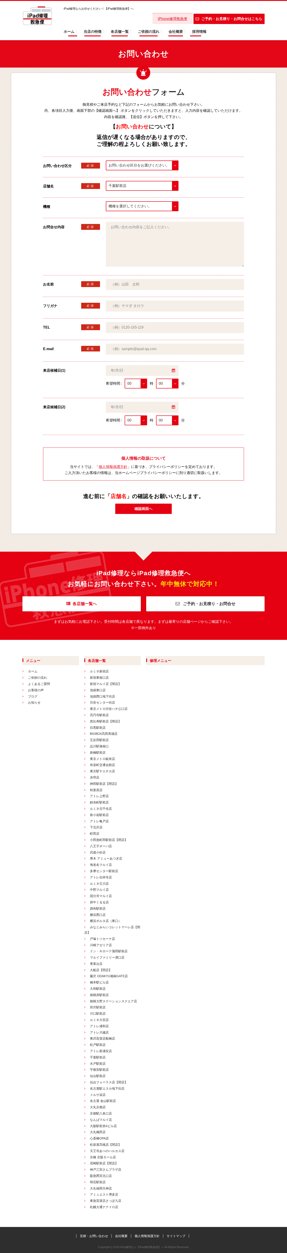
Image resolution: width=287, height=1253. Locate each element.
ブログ (32, 696)
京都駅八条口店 (101, 1113)
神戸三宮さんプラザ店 (105, 1169)
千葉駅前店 (98, 1057)
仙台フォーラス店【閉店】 (109, 1082)
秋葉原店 (96, 790)
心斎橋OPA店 (99, 1138)
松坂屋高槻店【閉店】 (105, 1144)
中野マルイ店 (99, 889)
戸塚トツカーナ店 (102, 939)
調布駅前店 (98, 908)
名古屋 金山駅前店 (103, 1101)
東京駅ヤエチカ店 (102, 771)
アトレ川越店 (99, 1032)
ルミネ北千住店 (101, 808)
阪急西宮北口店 (101, 1176)
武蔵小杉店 (98, 852)
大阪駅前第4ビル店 (103, 1126)
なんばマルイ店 (101, 1119)
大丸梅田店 (98, 1132)
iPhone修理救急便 (172, 19)
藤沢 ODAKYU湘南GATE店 (109, 976)
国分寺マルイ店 (101, 896)
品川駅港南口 (99, 746)
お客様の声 (36, 690)
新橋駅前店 (98, 752)
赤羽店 (94, 777)
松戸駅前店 (98, 1045)
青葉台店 (96, 964)
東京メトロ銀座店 (102, 759)
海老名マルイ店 (101, 865)
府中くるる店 (99, 902)
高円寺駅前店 (99, 715)
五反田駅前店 (99, 740)
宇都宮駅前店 (99, 1069)
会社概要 (176, 31)
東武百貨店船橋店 (102, 1038)
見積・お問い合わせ (94, 1236)
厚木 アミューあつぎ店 (106, 858)
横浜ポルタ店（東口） (105, 921)
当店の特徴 (93, 31)
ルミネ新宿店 (99, 671)
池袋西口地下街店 (102, 696)
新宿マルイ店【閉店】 (105, 684)
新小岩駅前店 (99, 815)
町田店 (94, 833)
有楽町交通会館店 (102, 765)
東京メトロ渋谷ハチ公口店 (109, 709)
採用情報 (199, 31)
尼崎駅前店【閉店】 (104, 1163)
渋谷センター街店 (102, 702)
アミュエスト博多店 (104, 1194)
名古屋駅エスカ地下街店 (107, 1088)
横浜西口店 (98, 915)
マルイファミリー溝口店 (107, 957)
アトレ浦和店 (99, 1026)
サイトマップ (176, 1236)
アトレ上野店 (99, 796)
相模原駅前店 (99, 995)
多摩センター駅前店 (104, 871)
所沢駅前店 (98, 1007)
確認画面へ (143, 509)
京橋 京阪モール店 (103, 1157)
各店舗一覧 (120, 31)
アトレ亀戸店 (99, 821)
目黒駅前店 (98, 727)
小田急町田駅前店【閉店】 (109, 840)
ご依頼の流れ (148, 31)
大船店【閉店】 (101, 970)
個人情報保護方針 (113, 467)
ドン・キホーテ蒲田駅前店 (109, 951)
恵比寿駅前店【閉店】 (105, 721)
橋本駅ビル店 (99, 982)
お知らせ (34, 702)
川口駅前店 (98, 1013)
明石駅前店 (98, 1182)
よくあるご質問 (39, 684)
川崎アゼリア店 (101, 945)
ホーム (69, 31)
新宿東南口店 (99, 677)
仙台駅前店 (98, 1076)
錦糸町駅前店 (99, 802)
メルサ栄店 (98, 1095)
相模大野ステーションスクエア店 (113, 1001)
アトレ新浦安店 (101, 1051)
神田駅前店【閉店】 (104, 784)
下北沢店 (96, 827)
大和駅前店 (98, 988)
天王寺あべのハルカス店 (107, 1151)
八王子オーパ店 (101, 846)
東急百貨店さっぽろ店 (105, 1201)
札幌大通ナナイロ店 (104, 1207)
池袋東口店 (98, 690)
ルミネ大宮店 (99, 1020)
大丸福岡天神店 (101, 1188)
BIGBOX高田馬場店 (103, 733)
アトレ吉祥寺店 (101, 877)
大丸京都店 (98, 1107)
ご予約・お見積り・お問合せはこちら (231, 19)
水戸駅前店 (98, 1063)
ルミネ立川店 (99, 883)
